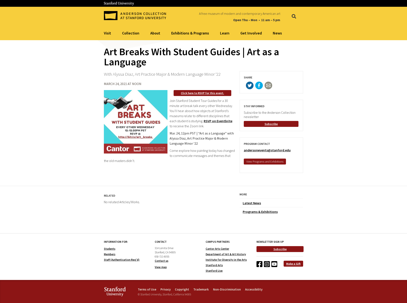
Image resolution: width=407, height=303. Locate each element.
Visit (107, 33)
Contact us (161, 261)
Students (109, 249)
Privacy (165, 289)
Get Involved (251, 33)
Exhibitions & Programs (190, 33)
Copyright (182, 289)
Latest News (252, 203)
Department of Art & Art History (226, 254)
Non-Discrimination (227, 289)
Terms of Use (147, 289)
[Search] (293, 16)
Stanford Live (214, 271)
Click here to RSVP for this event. (202, 93)
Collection (130, 33)
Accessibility (253, 289)
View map (161, 267)
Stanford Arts (214, 265)
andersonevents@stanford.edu (267, 150)
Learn (224, 33)
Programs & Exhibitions (260, 212)
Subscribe (271, 124)
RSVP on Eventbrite (218, 121)
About (155, 33)
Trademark (201, 289)
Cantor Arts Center (217, 249)
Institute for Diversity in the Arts (226, 260)
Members (109, 254)
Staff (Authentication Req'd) (121, 260)
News (277, 33)
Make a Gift (293, 264)
